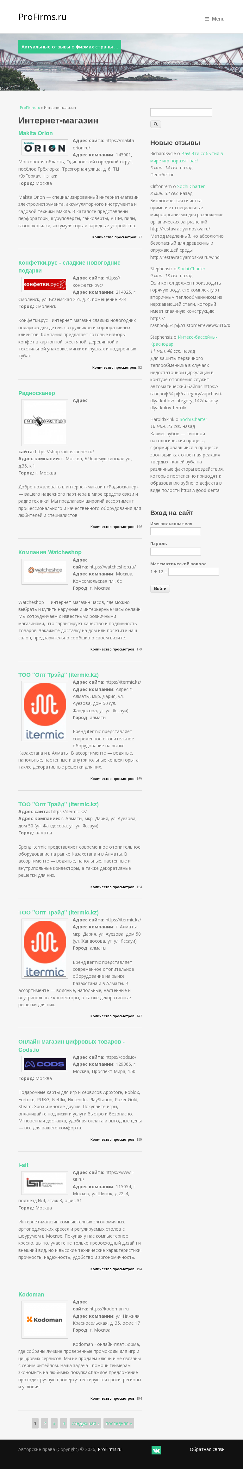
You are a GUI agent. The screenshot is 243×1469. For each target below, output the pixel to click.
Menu (218, 19)
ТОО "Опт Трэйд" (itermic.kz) (58, 674)
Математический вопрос (178, 564)
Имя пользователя (171, 523)
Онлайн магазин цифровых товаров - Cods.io (71, 1045)
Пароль (158, 543)
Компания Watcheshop (50, 552)
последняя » (119, 1423)
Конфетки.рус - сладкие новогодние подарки (69, 266)
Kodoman (31, 1294)
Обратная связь (207, 1449)
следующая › (85, 1423)
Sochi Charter (191, 186)
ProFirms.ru (42, 16)
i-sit (23, 1165)
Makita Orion (35, 133)
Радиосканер (36, 393)
